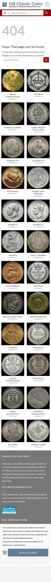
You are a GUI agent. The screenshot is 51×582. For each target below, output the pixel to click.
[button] (4, 5)
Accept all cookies (28, 552)
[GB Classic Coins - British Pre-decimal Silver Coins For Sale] (26, 4)
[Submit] (46, 12)
